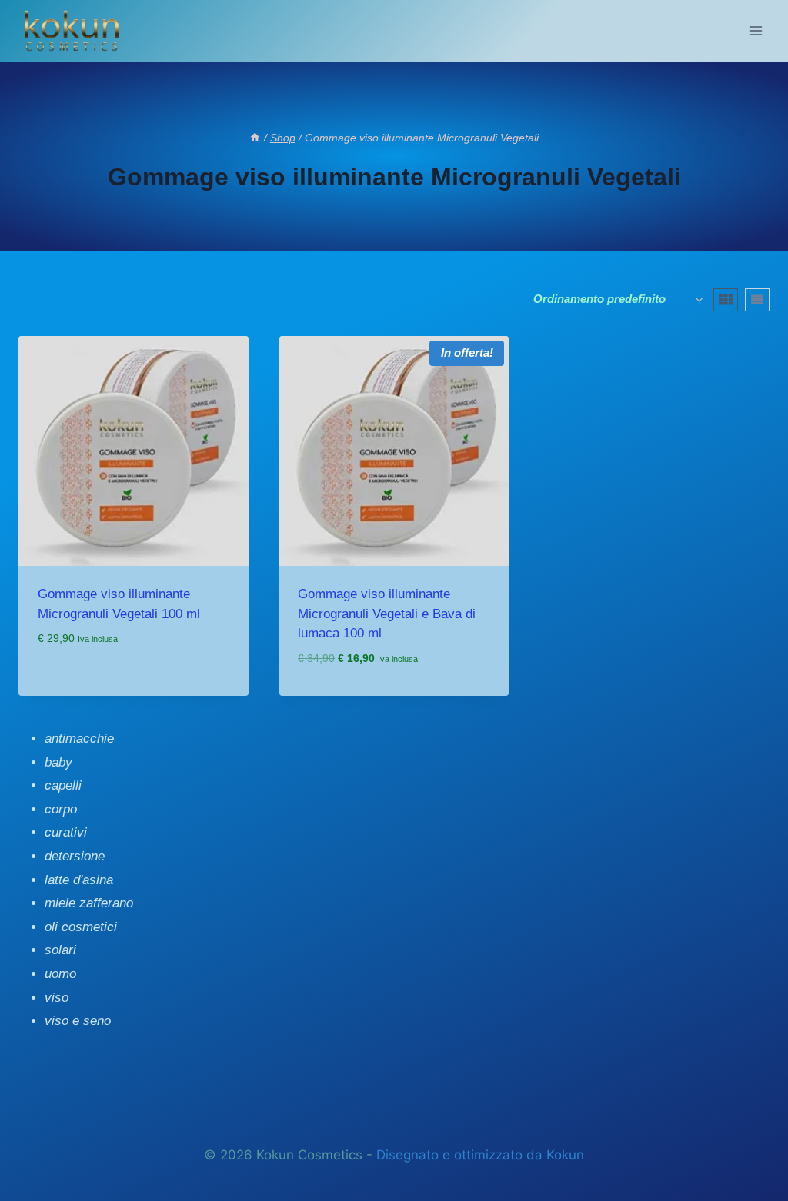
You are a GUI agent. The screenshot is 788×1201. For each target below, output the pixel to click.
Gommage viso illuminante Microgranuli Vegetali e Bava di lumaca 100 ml (387, 613)
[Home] (254, 137)
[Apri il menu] (755, 30)
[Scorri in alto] (43, 1153)
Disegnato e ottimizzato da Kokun (480, 1155)
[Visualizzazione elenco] (757, 299)
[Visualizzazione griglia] (725, 299)
